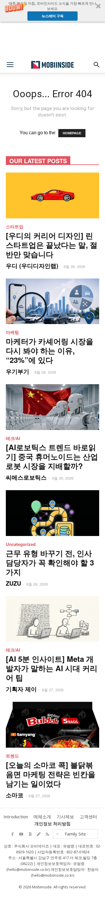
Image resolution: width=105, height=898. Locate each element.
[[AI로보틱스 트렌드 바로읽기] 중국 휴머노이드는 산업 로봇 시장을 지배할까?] (52, 407)
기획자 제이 (21, 689)
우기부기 (17, 371)
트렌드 (12, 756)
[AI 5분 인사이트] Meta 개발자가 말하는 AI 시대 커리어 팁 (51, 668)
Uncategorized (21, 544)
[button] (52, 11)
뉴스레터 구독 (53, 15)
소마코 (14, 795)
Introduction (16, 816)
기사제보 (65, 816)
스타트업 (14, 226)
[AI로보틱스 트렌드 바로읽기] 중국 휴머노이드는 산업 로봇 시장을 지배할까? (52, 456)
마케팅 (12, 332)
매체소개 (42, 816)
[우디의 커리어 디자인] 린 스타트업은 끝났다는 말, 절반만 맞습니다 (51, 245)
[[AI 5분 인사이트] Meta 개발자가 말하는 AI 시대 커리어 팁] (52, 619)
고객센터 (88, 816)
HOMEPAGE (72, 133)
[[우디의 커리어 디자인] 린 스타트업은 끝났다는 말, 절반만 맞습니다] (52, 195)
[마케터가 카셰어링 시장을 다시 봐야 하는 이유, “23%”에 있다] (52, 301)
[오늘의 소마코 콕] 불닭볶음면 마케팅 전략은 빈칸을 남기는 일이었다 (50, 774)
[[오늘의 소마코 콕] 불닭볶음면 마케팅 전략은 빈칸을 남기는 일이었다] (52, 725)
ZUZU (13, 583)
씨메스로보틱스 (26, 477)
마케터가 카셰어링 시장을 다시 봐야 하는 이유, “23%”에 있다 (49, 350)
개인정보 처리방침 (52, 823)
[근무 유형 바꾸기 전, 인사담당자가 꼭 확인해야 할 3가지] (52, 513)
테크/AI (13, 438)
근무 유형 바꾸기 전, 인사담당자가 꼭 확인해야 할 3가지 (50, 562)
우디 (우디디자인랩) (32, 265)
